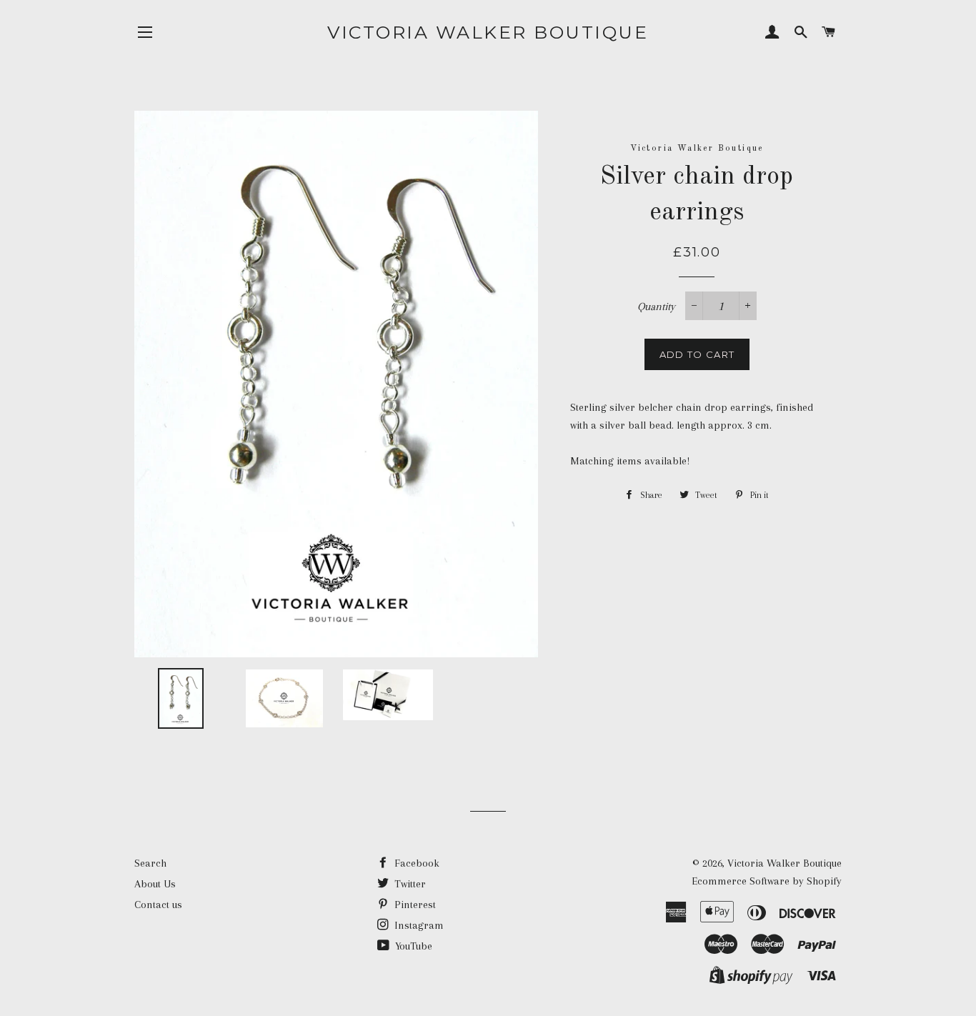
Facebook (415, 863)
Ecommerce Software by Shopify (767, 881)
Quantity (656, 306)
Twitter (409, 883)
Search (150, 863)
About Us (155, 883)
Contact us (158, 904)
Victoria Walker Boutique (487, 32)
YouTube (412, 946)
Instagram (418, 925)
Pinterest (414, 904)
